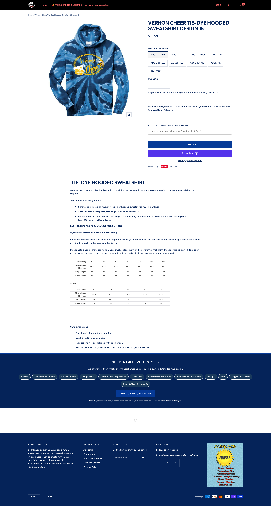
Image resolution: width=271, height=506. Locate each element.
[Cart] (241, 5)
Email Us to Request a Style (135, 393)
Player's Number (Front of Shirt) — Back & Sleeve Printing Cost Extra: (183, 92)
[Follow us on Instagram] (168, 463)
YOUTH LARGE (198, 54)
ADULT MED (177, 63)
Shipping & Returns (93, 458)
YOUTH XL (217, 54)
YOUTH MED (178, 54)
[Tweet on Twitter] (171, 167)
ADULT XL (215, 63)
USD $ (218, 5)
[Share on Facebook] (157, 167)
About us (88, 450)
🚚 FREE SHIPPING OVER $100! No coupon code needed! (80, 5)
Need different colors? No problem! (168, 126)
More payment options (190, 160)
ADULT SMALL (158, 63)
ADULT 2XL (156, 71)
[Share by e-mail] (176, 167)
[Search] (229, 5)
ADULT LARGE (197, 63)
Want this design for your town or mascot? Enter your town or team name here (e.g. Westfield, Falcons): (189, 108)
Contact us (89, 454)
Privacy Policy (90, 467)
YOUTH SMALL (158, 54)
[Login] (235, 5)
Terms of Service (91, 462)
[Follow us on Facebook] (160, 463)
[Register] (143, 457)
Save (165, 166)
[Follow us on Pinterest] (175, 463)
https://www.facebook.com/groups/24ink (177, 455)
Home (44, 5)
